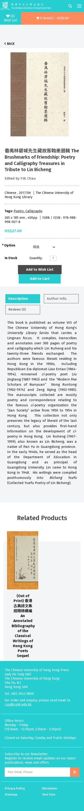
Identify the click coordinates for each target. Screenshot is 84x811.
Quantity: (35, 258)
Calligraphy (33, 211)
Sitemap (11, 794)
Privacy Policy (15, 788)
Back (10, 44)
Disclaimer (49, 788)
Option (9, 245)
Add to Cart (39, 279)
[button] (52, 18)
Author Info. (57, 298)
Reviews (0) (17, 309)
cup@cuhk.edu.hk (18, 705)
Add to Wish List (39, 269)
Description (18, 298)
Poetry (19, 211)
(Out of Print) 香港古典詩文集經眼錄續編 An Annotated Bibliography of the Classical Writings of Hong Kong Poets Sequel (23, 626)
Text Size (48, 794)
